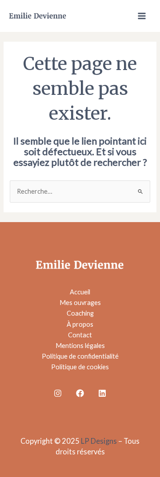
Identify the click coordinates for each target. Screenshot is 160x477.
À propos (80, 324)
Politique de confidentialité (80, 356)
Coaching (80, 313)
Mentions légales (80, 345)
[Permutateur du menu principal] (141, 16)
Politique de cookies (80, 367)
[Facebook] (80, 393)
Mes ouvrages (80, 302)
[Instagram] (58, 393)
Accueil (80, 292)
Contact (80, 335)
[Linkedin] (102, 393)
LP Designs (99, 441)
